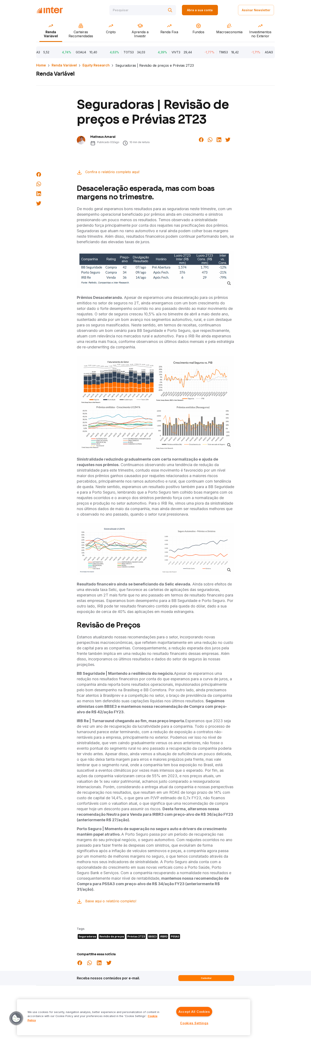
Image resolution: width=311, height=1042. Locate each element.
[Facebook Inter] (201, 139)
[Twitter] (227, 139)
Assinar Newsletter (256, 10)
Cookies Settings (194, 1023)
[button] (16, 1018)
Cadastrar (206, 978)
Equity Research (96, 65)
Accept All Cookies (194, 1011)
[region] (133, 1017)
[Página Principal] (49, 10)
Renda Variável (64, 65)
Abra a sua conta (200, 10)
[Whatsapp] (210, 139)
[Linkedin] (219, 139)
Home (41, 65)
